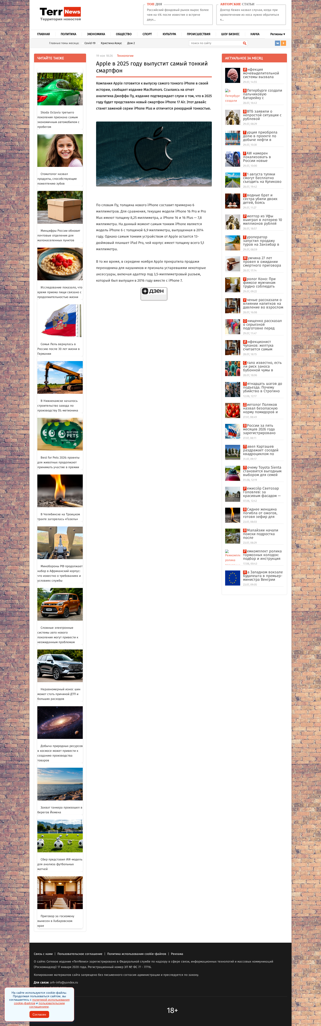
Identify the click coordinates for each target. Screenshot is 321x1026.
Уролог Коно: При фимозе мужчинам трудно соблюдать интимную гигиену (259, 282)
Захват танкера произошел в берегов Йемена (59, 810)
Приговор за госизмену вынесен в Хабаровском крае (55, 921)
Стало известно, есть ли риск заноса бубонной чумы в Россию (262, 366)
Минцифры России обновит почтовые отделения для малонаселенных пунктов (58, 235)
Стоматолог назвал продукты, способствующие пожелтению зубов (57, 179)
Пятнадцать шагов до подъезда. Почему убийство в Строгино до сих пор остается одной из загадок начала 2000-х (262, 387)
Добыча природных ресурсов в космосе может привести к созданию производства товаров (60, 753)
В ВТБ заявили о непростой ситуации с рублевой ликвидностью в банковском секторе (262, 115)
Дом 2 (131, 43)
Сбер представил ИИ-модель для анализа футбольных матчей (59, 864)
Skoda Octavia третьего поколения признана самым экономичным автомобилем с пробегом (58, 119)
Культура (169, 34)
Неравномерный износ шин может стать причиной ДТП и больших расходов (58, 694)
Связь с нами (43, 954)
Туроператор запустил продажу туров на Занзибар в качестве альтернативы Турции (262, 241)
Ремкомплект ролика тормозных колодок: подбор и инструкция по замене (262, 555)
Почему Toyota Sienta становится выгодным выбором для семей (262, 471)
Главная (43, 34)
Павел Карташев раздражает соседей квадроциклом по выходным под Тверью (262, 450)
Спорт (147, 34)
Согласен (39, 1014)
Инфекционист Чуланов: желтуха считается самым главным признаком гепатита (260, 345)
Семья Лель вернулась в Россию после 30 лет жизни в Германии (58, 349)
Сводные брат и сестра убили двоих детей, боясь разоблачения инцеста (263, 199)
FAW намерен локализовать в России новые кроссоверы (257, 157)
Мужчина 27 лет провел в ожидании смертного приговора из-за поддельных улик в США (262, 261)
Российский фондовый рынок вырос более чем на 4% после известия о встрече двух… (178, 15)
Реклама (177, 954)
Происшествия (198, 34)
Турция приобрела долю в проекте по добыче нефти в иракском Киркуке (260, 136)
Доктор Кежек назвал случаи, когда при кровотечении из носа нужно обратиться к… (249, 15)
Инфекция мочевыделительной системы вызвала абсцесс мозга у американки (261, 73)
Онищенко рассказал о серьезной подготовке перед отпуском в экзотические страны (262, 324)
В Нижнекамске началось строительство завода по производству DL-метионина (57, 406)
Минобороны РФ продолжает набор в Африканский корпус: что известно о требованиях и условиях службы (60, 573)
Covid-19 (90, 43)
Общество (124, 34)
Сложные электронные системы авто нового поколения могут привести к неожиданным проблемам (57, 635)
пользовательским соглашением (47, 1004)
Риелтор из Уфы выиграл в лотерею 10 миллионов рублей (262, 220)
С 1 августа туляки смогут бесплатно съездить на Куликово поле (262, 178)
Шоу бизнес (230, 34)
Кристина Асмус (111, 43)
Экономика (96, 34)
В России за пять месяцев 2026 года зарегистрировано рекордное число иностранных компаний (259, 429)
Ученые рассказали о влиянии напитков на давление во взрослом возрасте (263, 303)
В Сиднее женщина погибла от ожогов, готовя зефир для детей (260, 513)
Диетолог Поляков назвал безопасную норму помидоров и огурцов (260, 408)
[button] (154, 293)
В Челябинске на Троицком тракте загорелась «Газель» (58, 517)
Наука (254, 34)
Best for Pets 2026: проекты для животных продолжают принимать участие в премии (58, 462)
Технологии (125, 55)
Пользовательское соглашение (79, 954)
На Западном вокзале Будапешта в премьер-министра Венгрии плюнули (263, 576)
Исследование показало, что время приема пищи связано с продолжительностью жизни (59, 292)
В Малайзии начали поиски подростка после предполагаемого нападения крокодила (262, 534)
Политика (68, 34)
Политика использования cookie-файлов (136, 954)
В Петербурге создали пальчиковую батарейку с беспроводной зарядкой (262, 94)
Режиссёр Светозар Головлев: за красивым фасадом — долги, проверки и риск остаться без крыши (262, 492)
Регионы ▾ (277, 34)
